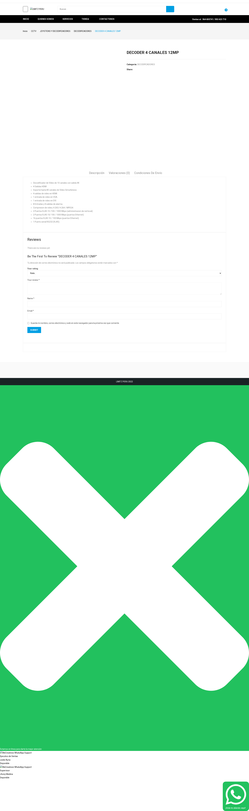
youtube (32, 1)
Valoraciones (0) (119, 173)
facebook (24, 1)
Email (30, 311)
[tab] (96, 173)
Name (30, 298)
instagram (28, 1)
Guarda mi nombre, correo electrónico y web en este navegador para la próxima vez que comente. (75, 323)
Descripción (96, 173)
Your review (33, 280)
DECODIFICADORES (146, 64)
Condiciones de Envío (148, 173)
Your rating (32, 269)
